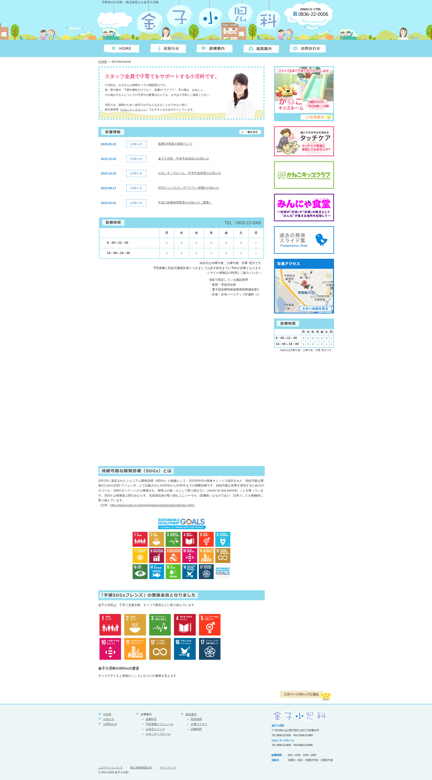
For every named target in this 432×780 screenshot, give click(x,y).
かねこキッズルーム (133, 109)
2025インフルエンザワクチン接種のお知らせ (188, 188)
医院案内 (191, 714)
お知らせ (108, 719)
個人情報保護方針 (141, 767)
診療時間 (196, 729)
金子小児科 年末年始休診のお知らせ (183, 158)
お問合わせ (110, 724)
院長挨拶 (196, 719)
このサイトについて (110, 767)
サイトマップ (168, 767)
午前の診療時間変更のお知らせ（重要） (185, 202)
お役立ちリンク (155, 729)
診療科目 (151, 719)
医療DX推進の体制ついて (175, 144)
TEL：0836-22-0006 (242, 223)
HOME (102, 62)
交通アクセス (199, 724)
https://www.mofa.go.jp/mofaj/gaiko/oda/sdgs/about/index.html (152, 505)
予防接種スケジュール (159, 724)
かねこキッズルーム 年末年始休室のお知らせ (189, 173)
